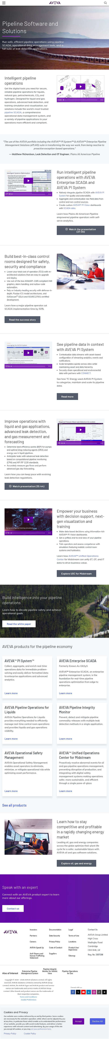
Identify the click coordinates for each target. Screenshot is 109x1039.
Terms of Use (74, 936)
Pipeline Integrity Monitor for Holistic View (49, 971)
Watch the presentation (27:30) (82, 230)
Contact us (13, 908)
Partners (33, 936)
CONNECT (86, 373)
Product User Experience (74, 949)
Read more (67, 396)
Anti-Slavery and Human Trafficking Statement (37, 956)
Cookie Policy (30, 1033)
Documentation (55, 930)
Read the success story (22, 319)
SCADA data (69, 208)
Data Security (54, 936)
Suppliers (53, 954)
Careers (33, 942)
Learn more (11, 693)
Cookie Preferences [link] (28, 1000)
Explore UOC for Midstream (76, 573)
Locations (72, 942)
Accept (78, 1021)
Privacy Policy (10, 1033)
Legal (71, 930)
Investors (33, 930)
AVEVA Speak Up (37, 948)
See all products (14, 805)
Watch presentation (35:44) (28, 486)
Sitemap (72, 956)
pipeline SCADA (13, 112)
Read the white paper (19, 623)
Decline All (97, 1021)
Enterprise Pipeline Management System (29, 972)
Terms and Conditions (28, 997)
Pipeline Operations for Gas (70, 972)
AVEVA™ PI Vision (81, 205)
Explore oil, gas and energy (76, 863)
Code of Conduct (55, 948)
